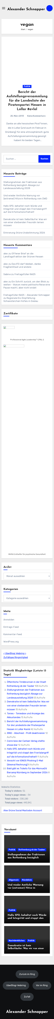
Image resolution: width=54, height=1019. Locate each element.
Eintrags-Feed (11, 627)
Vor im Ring (42, 985)
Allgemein (14, 880)
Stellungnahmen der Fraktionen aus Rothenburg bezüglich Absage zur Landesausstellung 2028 (22, 185)
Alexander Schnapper (26, 9)
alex (5, 253)
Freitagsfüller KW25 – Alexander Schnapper (26, 295)
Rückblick (27, 880)
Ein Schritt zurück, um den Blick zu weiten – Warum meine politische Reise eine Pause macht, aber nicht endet (26, 284)
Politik (27, 86)
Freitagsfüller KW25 (25, 274)
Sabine (7, 274)
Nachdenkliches (17, 940)
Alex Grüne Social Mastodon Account (22, 810)
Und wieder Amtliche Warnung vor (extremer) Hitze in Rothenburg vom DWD (25, 888)
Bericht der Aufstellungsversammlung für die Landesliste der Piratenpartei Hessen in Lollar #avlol (27, 100)
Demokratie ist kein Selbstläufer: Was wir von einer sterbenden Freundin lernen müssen (25, 222)
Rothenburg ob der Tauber (32, 850)
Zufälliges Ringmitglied (15, 657)
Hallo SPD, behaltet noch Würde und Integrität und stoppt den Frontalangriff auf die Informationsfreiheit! (25, 209)
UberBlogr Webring (15, 653)
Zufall (27, 996)
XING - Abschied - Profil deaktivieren (26, 733)
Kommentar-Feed (12, 634)
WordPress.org (11, 641)
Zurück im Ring (27, 974)
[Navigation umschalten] (3, 8)
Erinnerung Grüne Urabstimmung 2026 (24, 232)
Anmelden (8, 619)
